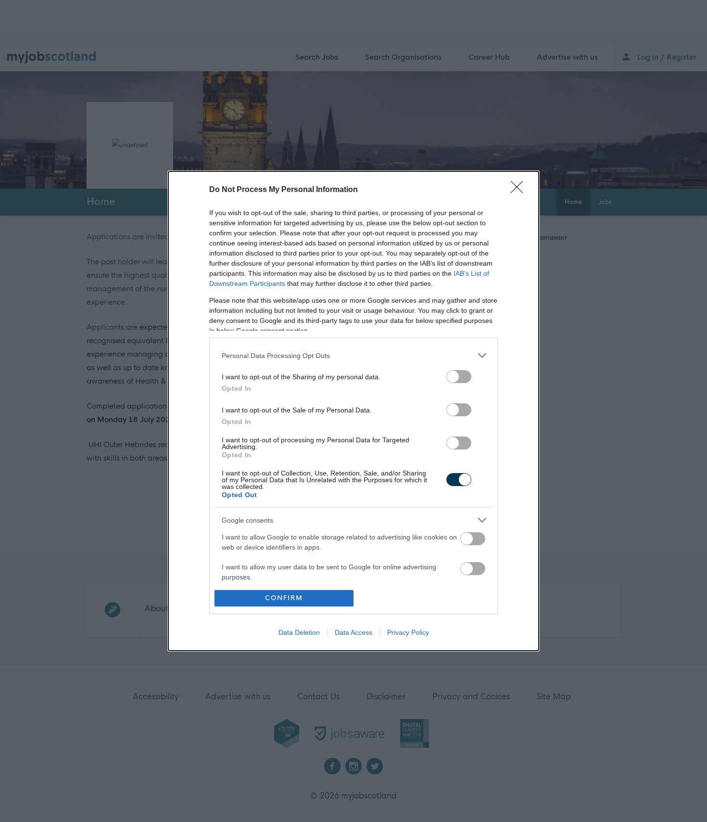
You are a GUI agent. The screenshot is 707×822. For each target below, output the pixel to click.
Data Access (353, 632)
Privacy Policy (408, 632)
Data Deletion (299, 632)
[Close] (520, 190)
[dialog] (353, 410)
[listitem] (353, 355)
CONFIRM (284, 598)
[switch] (458, 376)
